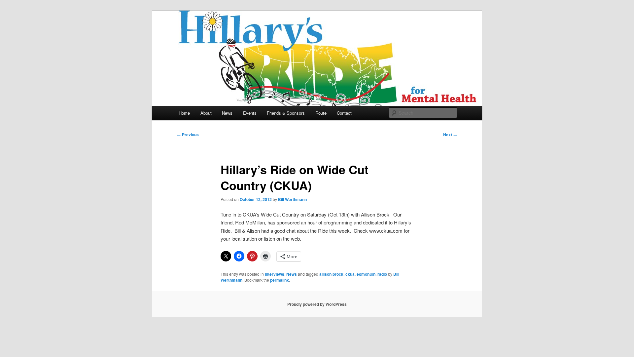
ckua (350, 274)
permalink (279, 280)
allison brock (331, 274)
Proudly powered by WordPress (317, 304)
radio (382, 274)
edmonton (366, 274)
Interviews (274, 274)
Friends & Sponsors (286, 113)
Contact (344, 113)
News (227, 113)
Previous (188, 135)
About (206, 113)
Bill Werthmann (292, 199)
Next (450, 135)
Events (250, 113)
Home (184, 113)
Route (321, 113)
